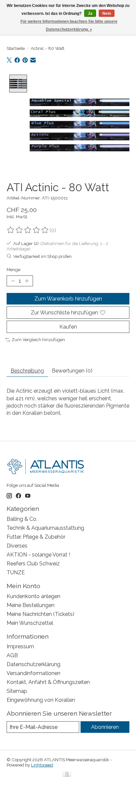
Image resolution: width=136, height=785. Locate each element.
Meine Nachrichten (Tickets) (40, 614)
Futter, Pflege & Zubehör (36, 537)
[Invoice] (67, 774)
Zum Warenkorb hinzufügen (68, 299)
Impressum (20, 646)
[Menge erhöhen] (26, 281)
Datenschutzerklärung (33, 664)
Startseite (16, 48)
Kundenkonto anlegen (33, 596)
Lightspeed (42, 764)
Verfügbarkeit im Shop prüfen (42, 256)
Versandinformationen (33, 673)
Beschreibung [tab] (27, 371)
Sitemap (17, 691)
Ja (90, 13)
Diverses (17, 546)
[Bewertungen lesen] (28, 230)
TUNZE (16, 572)
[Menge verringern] (13, 281)
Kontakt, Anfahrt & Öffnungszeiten (48, 682)
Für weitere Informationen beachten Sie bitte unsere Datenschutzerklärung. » (69, 25)
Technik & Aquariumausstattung (45, 528)
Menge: (14, 269)
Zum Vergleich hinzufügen (38, 339)
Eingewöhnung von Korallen (41, 700)
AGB (12, 655)
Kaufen (68, 327)
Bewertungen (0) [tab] (72, 371)
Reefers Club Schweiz (33, 563)
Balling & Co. (22, 519)
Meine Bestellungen (30, 605)
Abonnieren (105, 727)
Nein (106, 13)
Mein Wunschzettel (30, 623)
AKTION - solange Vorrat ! (38, 555)
